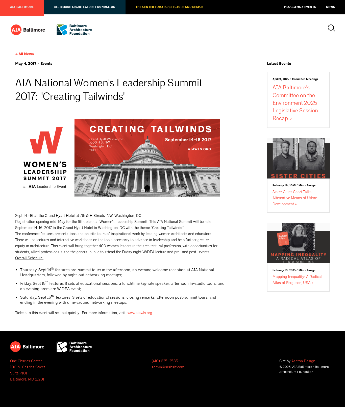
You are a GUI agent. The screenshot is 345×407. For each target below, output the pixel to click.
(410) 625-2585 (165, 361)
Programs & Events (300, 7)
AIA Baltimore (22, 7)
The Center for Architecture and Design (170, 7)
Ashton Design (303, 361)
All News (26, 54)
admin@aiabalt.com (168, 367)
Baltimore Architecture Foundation (84, 7)
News (330, 7)
